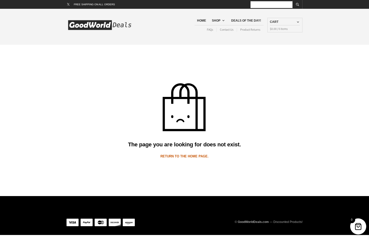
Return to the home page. (184, 156)
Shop (216, 20)
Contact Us (226, 29)
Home (201, 20)
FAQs (210, 29)
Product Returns (250, 29)
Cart (274, 22)
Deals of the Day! (246, 20)
